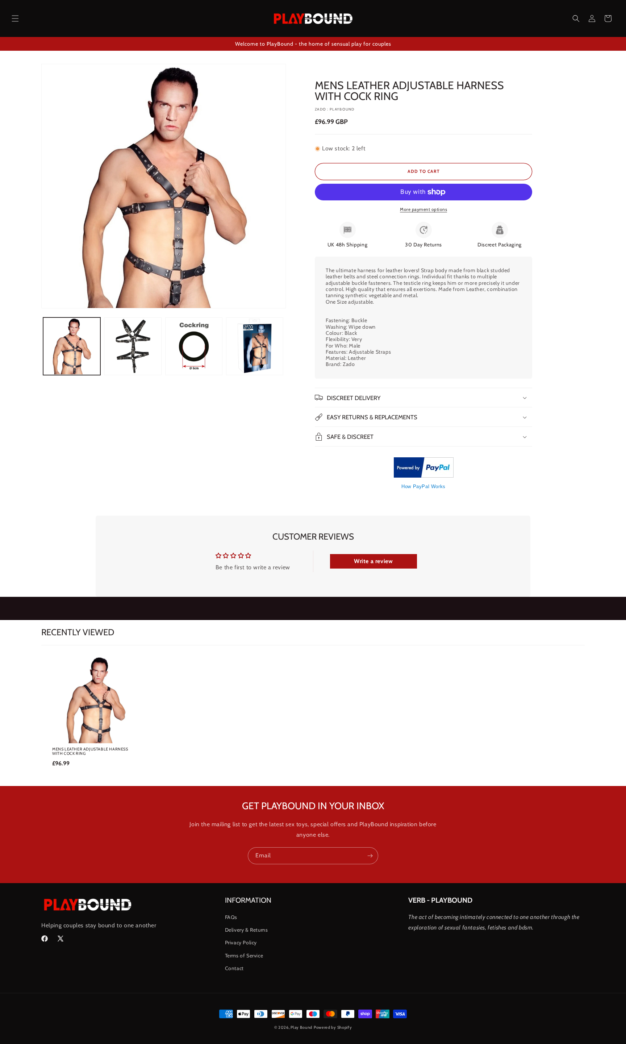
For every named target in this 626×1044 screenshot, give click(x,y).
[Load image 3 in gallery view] (193, 346)
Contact (234, 968)
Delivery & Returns (246, 930)
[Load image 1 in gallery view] (71, 346)
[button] (15, 18)
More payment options (423, 209)
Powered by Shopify (333, 1027)
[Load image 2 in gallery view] (132, 346)
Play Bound (301, 1027)
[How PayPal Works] (424, 475)
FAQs (231, 917)
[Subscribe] (370, 855)
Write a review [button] (373, 561)
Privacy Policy (241, 942)
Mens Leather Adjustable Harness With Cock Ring (90, 751)
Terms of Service (244, 955)
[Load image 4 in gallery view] (254, 346)
